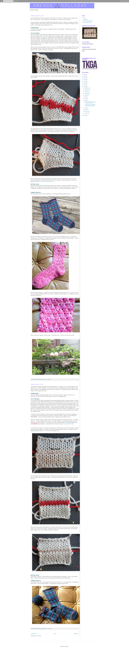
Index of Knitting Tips (87, 22)
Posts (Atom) (38, 635)
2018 (84, 77)
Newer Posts (33, 633)
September (86, 93)
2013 (84, 86)
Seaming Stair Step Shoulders (46, 181)
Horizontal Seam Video (69, 423)
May (85, 100)
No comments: (49, 628)
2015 (84, 83)
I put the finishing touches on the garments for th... (90, 102)
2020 (84, 74)
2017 (84, 79)
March (85, 109)
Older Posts (76, 633)
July (85, 96)
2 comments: (48, 379)
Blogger (67, 646)
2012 (84, 115)
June (85, 98)
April (85, 107)
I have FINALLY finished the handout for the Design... (89, 105)
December (86, 88)
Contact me (85, 19)
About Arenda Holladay (88, 20)
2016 (84, 81)
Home (55, 633)
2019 (84, 76)
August (85, 95)
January (86, 113)
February (86, 111)
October (86, 91)
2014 (84, 84)
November (86, 89)
